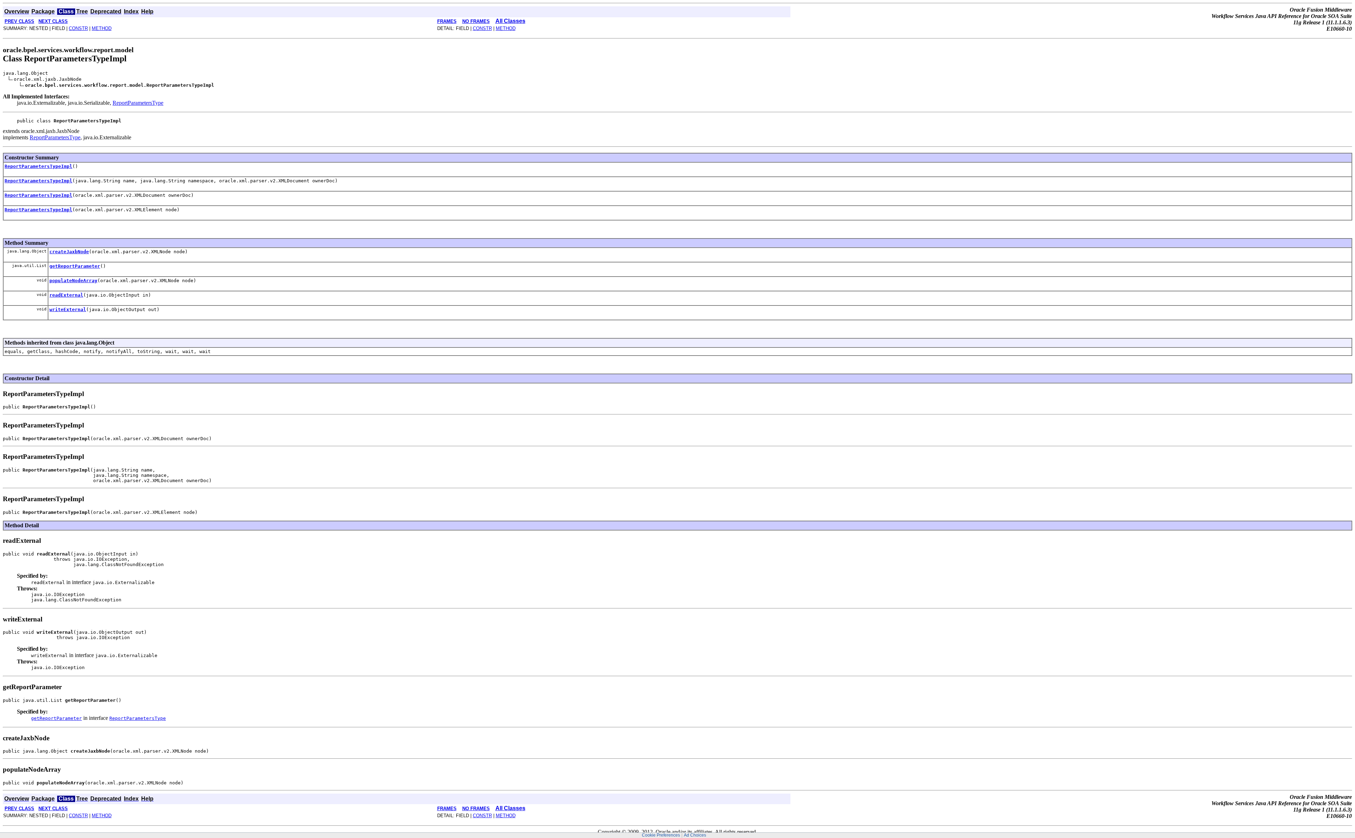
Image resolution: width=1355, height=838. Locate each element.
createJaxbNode (69, 251)
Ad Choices (695, 835)
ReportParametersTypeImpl (38, 166)
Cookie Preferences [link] (661, 835)
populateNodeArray (73, 280)
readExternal (66, 295)
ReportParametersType (138, 103)
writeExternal (67, 309)
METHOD (102, 28)
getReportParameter (74, 266)
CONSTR (78, 28)
